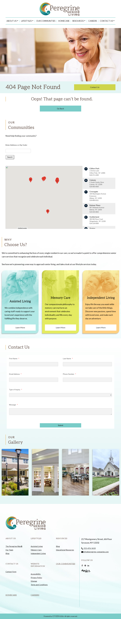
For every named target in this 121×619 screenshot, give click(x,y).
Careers (92, 21)
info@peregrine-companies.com (96, 552)
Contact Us (106, 21)
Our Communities (45, 21)
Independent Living (38, 553)
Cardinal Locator (22, 228)
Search (10, 157)
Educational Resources (65, 550)
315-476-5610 (90, 548)
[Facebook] (82, 565)
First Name (14, 359)
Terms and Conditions (39, 585)
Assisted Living (37, 546)
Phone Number (69, 374)
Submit (60, 425)
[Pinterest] (85, 565)
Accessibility (36, 574)
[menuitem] (12, 21)
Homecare (63, 21)
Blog (7, 553)
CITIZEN (56, 616)
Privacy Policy (36, 578)
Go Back (60, 108)
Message (13, 405)
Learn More (20, 327)
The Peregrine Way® (14, 546)
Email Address (15, 374)
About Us (11, 21)
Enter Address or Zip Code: (16, 145)
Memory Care (36, 550)
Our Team (9, 550)
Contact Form (11, 572)
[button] (57, 181)
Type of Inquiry (15, 390)
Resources (78, 21)
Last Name (68, 359)
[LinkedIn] (88, 565)
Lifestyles (26, 21)
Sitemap (34, 581)
